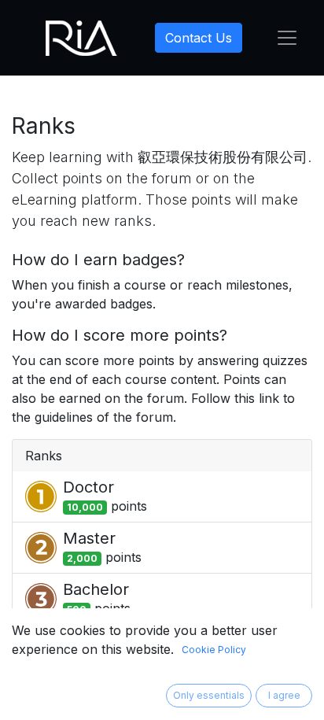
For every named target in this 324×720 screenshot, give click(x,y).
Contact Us (198, 38)
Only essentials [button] (209, 695)
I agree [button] (284, 695)
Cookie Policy (214, 649)
